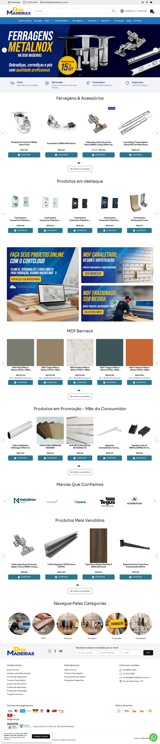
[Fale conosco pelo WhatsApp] (153, 737)
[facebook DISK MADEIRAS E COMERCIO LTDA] (147, 2)
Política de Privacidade (17, 691)
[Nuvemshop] (143, 739)
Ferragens (77, 20)
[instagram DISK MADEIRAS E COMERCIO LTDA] (143, 2)
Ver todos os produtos (80, 169)
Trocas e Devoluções (16, 680)
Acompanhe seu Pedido (75, 677)
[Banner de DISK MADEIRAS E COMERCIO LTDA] (43, 284)
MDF (47, 20)
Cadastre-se (130, 11)
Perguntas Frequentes (74, 680)
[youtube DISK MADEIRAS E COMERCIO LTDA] (151, 2)
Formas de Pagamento (17, 677)
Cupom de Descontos (16, 684)
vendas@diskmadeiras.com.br (55, 2)
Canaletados (60, 20)
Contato (137, 20)
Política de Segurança (16, 687)
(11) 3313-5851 (32, 2)
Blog (129, 20)
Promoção (119, 20)
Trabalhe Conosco (15, 694)
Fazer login (142, 11)
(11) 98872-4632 (129, 670)
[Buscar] (113, 10)
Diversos (92, 20)
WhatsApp (15, 2)
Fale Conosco (70, 670)
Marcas (105, 20)
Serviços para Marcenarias (18, 673)
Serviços (38, 20)
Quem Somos (25, 20)
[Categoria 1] (19, 624)
